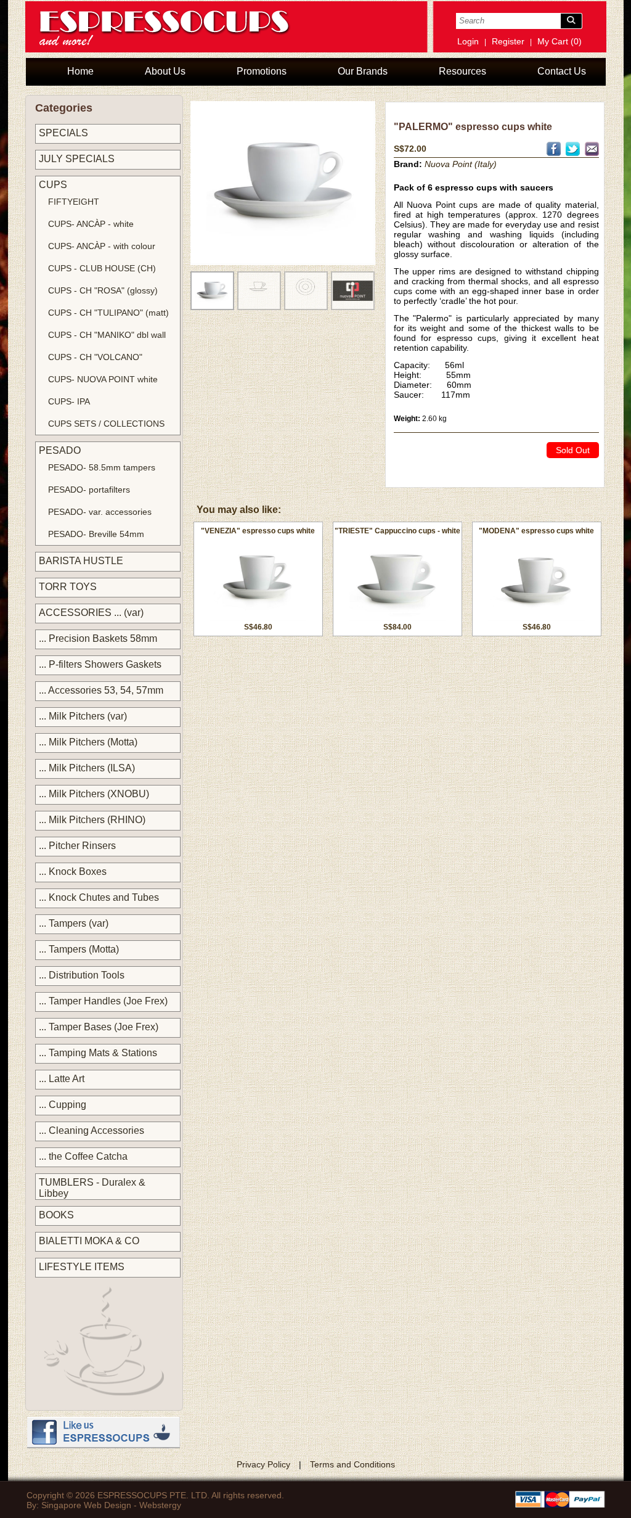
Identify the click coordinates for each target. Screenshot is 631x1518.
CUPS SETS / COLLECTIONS (106, 424)
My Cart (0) (559, 41)
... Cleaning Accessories (91, 1130)
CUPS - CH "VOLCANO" (95, 357)
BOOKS (56, 1215)
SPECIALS (63, 133)
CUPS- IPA (69, 401)
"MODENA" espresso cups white (536, 531)
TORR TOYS (68, 586)
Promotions (262, 71)
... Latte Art (61, 1078)
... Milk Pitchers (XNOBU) (94, 794)
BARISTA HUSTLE (81, 561)
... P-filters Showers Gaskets (100, 664)
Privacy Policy (263, 1464)
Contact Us (561, 71)
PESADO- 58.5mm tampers (101, 467)
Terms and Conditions (352, 1464)
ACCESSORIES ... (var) (91, 612)
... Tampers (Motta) (79, 949)
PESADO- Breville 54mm (96, 534)
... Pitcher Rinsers (77, 845)
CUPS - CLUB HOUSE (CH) (102, 268)
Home (80, 71)
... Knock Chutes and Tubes (99, 897)
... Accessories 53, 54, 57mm (101, 690)
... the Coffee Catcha (83, 1156)
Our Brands (363, 71)
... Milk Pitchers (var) (83, 716)
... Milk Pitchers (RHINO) (92, 819)
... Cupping (62, 1104)
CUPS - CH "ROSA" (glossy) (103, 290)
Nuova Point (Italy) (461, 164)
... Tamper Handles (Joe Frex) (103, 1001)
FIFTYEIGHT (73, 202)
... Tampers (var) (73, 923)
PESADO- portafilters (89, 489)
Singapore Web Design (86, 1505)
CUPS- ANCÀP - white (91, 224)
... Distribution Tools (81, 975)
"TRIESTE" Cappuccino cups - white (397, 531)
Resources (462, 71)
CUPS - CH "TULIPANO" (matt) (108, 313)
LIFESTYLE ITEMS (81, 1267)
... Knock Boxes (73, 871)
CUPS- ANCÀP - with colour (101, 246)
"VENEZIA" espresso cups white (258, 531)
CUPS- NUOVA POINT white (103, 379)
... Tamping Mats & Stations (98, 1053)
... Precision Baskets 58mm (98, 638)
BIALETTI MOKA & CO (89, 1241)
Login (468, 41)
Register (508, 41)
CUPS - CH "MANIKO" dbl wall (107, 335)
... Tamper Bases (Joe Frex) (98, 1027)
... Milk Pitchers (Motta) (88, 742)
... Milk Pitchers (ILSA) (87, 768)
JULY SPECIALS (77, 159)
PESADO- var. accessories (100, 512)
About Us (165, 71)
